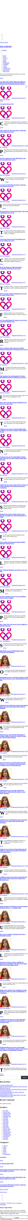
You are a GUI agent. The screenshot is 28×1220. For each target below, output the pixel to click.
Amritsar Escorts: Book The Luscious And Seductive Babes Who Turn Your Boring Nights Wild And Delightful (14, 707)
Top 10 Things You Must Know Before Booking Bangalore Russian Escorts (12, 542)
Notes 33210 (6, 71)
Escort (4, 57)
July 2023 (5, 1137)
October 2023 (6, 1133)
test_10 (5, 1152)
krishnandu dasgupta (17, 98)
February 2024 (6, 1129)
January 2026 (6, 1112)
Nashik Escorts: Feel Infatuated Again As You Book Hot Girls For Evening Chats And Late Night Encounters (13, 821)
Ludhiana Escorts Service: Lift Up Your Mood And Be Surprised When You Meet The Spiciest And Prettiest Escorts (13, 878)
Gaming (5, 67)
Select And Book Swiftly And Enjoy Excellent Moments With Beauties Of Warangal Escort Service (14, 348)
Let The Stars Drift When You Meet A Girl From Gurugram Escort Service (12, 82)
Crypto (5, 65)
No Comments (6, 99)
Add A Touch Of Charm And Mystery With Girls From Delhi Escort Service (13, 131)
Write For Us (6, 70)
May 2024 (5, 1125)
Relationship (6, 63)
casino (4, 1147)
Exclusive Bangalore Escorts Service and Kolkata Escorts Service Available (13, 597)
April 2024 (5, 1126)
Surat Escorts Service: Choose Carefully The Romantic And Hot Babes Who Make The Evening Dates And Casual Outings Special (13, 964)
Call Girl (5, 58)
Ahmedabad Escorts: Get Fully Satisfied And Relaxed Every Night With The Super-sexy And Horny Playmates (12, 792)
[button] (26, 86)
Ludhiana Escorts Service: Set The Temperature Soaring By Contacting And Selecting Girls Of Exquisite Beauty (13, 1021)
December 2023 (7, 1132)
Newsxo (18, 1203)
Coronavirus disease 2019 (6, 104)
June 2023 (5, 1139)
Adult (4, 60)
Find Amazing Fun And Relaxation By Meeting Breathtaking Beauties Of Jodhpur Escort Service (13, 376)
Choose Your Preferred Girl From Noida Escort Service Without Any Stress (12, 240)
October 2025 (6, 1115)
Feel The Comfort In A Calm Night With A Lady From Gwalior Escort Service (13, 159)
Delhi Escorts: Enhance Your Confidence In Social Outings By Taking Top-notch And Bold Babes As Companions (13, 991)
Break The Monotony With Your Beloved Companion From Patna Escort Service (11, 268)
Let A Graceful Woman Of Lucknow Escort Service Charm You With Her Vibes (13, 321)
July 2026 (5, 1110)
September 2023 (7, 1134)
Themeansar (3, 1204)
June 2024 (5, 1123)
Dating (4, 61)
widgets (11, 1213)
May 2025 (5, 1120)
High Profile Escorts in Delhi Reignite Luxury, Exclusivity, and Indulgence (12, 651)
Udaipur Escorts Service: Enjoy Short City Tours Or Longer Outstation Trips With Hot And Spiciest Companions (14, 486)
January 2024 (6, 1130)
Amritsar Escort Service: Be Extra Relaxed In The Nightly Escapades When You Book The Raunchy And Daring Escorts (13, 851)
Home (4, 55)
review (4, 1151)
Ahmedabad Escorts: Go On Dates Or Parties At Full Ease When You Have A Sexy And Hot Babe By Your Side (14, 679)
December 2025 (7, 1113)
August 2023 (6, 1136)
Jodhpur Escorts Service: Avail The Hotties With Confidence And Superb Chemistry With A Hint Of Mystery (13, 430)
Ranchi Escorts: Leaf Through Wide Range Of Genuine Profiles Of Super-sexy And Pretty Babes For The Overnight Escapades (13, 736)
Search (2, 1075)
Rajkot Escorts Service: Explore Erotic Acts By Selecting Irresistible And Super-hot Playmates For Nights (13, 516)
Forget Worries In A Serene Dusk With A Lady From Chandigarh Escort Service (14, 212)
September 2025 (7, 1116)
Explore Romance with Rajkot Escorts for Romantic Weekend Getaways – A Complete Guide (14, 907)
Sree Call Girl (6, 46)
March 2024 (6, 1127)
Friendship (5, 64)
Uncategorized (6, 68)
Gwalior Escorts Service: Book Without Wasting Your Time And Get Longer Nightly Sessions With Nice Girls (13, 458)
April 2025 (5, 1122)
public (1, 101)
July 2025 (5, 1117)
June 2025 (5, 1119)
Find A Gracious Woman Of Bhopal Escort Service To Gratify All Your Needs (13, 294)
